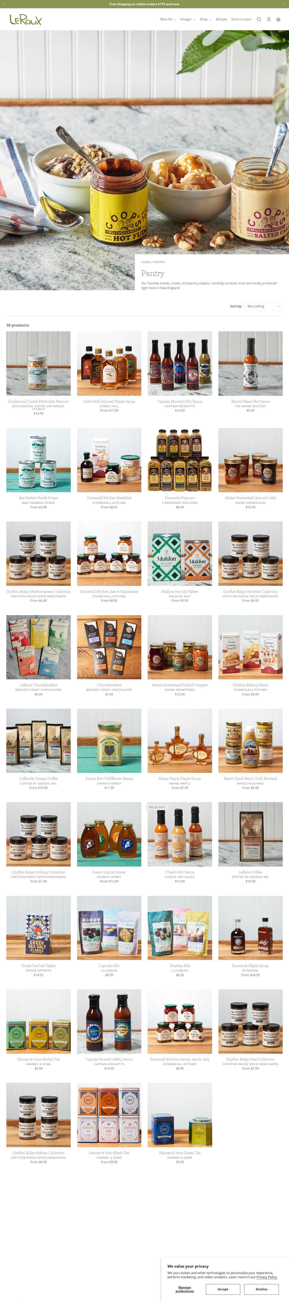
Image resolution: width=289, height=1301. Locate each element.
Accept (223, 1289)
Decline (261, 1289)
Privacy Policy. (267, 1277)
